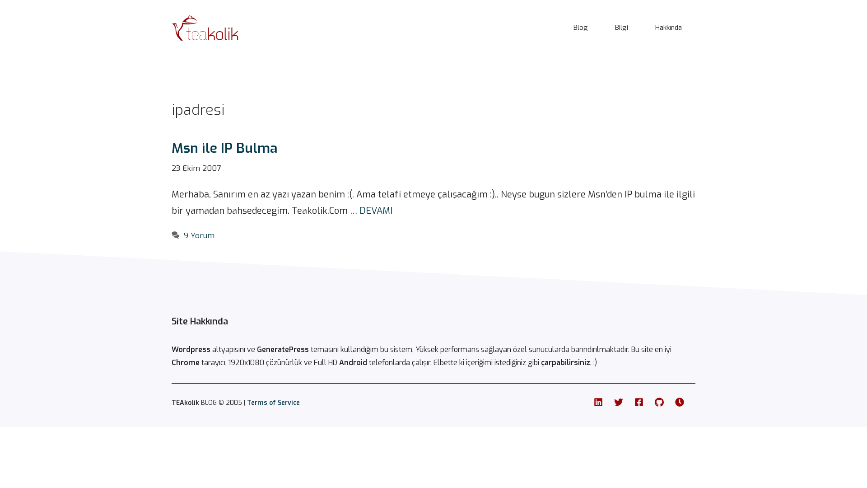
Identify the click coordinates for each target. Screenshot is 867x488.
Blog (580, 27)
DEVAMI (375, 211)
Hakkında (668, 27)
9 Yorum (199, 235)
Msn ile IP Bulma (225, 148)
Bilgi (621, 27)
